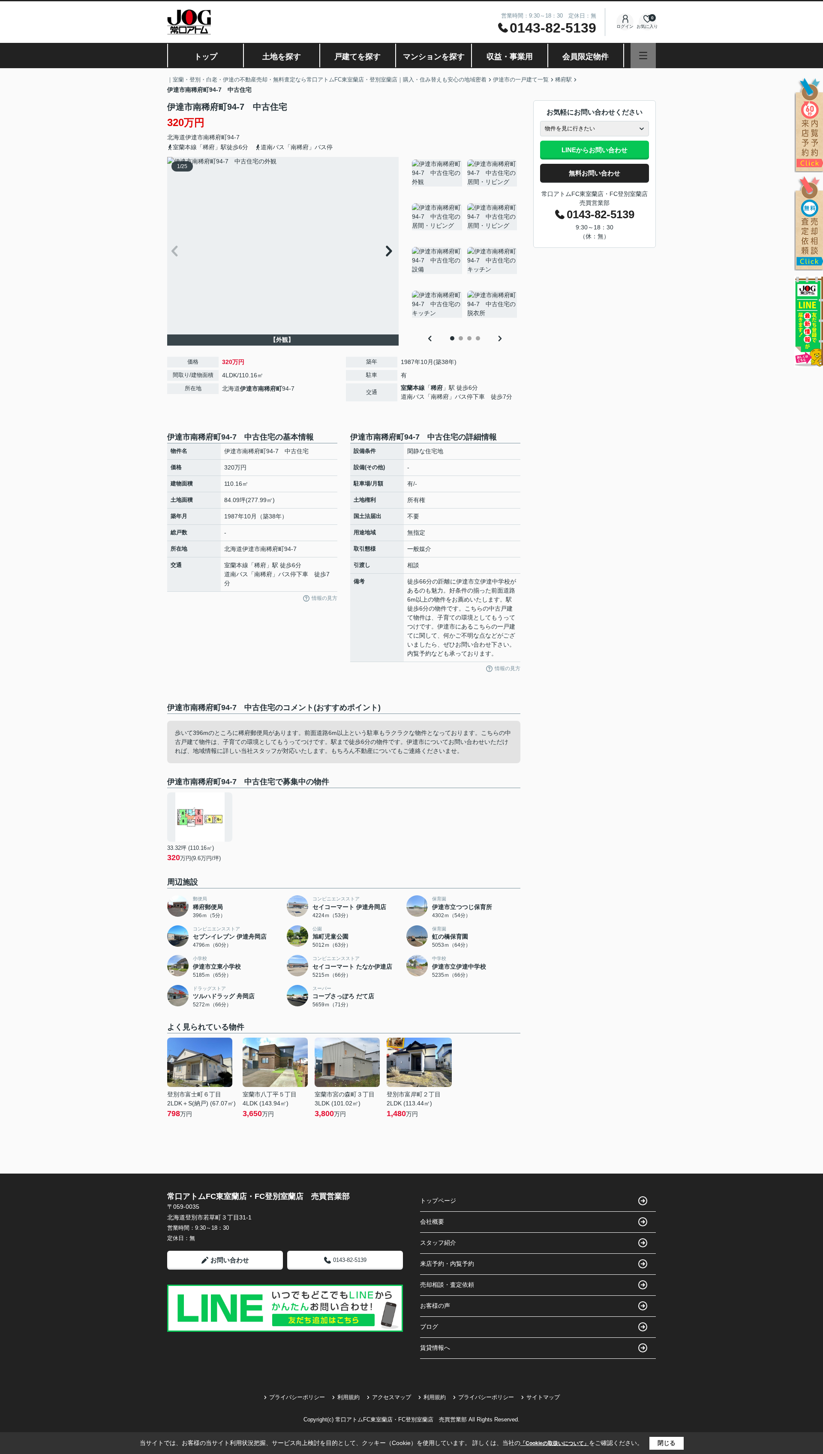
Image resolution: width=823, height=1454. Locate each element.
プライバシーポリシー (297, 1397)
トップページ (438, 1200)
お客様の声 (435, 1305)
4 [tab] (478, 338)
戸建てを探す (357, 56)
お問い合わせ (229, 1260)
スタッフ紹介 (438, 1242)
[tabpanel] (464, 244)
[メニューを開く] (643, 55)
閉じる (667, 1442)
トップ (205, 56)
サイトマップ (543, 1397)
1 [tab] (452, 338)
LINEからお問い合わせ (595, 150)
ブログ (429, 1326)
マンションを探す (434, 56)
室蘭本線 (413, 387)
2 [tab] (461, 338)
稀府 (437, 387)
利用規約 (348, 1397)
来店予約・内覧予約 (447, 1263)
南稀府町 (215, 137)
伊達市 (194, 137)
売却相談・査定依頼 (447, 1284)
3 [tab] (469, 338)
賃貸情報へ (435, 1347)
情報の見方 (324, 598)
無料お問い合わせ (594, 173)
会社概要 (432, 1221)
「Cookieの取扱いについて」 (554, 1443)
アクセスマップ (391, 1397)
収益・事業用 (510, 56)
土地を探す (281, 56)
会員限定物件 (585, 56)
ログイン (625, 26)
